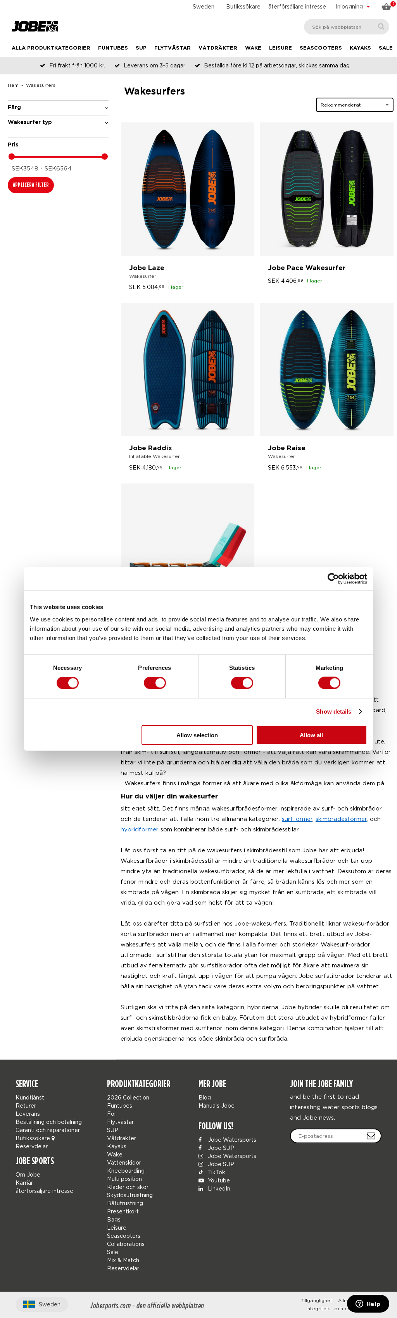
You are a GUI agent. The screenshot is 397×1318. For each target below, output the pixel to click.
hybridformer (140, 829)
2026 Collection (128, 1097)
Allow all (311, 734)
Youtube (218, 1180)
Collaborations (126, 1244)
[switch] (155, 683)
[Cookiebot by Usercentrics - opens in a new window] (333, 579)
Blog (204, 1097)
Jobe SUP (220, 1148)
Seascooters (321, 48)
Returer (26, 1105)
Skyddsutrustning (130, 1195)
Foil (112, 1114)
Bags (114, 1219)
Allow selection (197, 734)
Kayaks (360, 48)
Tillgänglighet (316, 1300)
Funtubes (113, 48)
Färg (14, 107)
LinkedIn (218, 1188)
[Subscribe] (371, 1136)
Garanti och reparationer (48, 1130)
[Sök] (381, 26)
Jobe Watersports (231, 1139)
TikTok (215, 1172)
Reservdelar (32, 1146)
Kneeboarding (126, 1170)
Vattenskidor (124, 1162)
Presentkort (123, 1211)
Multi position (124, 1179)
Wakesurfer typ (30, 122)
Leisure (280, 48)
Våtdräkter (217, 48)
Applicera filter (31, 185)
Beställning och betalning (49, 1122)
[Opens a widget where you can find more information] (368, 1304)
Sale (386, 48)
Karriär (24, 1183)
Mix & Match (123, 1260)
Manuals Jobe (216, 1105)
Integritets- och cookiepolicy (341, 1308)
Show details (333, 711)
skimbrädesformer (341, 819)
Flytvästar (172, 48)
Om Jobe (28, 1174)
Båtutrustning (125, 1203)
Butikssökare (243, 6)
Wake (253, 48)
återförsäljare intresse (297, 6)
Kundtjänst (30, 1097)
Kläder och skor (127, 1187)
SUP (141, 48)
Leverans (28, 1114)
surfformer (297, 819)
